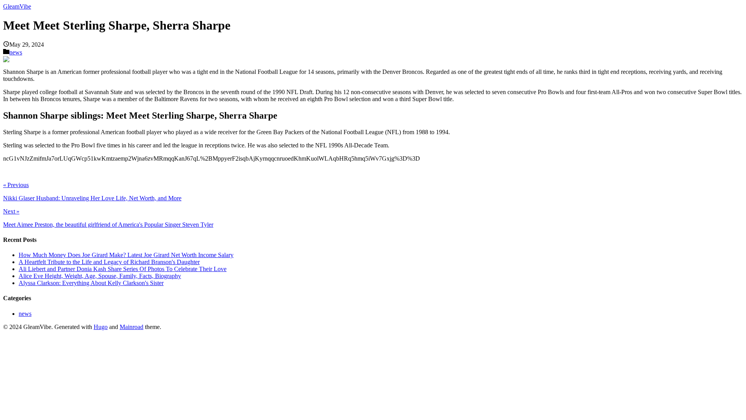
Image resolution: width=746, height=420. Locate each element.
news (15, 52)
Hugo (101, 327)
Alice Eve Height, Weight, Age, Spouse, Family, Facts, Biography (100, 276)
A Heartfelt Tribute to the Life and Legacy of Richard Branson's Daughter (109, 262)
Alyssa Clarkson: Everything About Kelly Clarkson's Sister (91, 283)
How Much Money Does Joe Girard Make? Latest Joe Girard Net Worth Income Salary (126, 255)
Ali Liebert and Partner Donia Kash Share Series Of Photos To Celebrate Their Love (123, 269)
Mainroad (131, 327)
